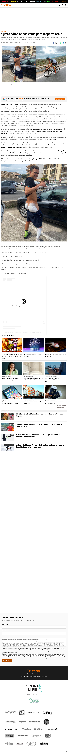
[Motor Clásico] (47, 713)
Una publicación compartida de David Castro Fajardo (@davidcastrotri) (23, 332)
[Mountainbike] (5, 1)
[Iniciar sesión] (63, 5)
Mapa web (44, 676)
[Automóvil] (10, 721)
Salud (12, 434)
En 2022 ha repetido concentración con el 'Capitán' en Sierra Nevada (21, 137)
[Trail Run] (55, 1)
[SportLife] (47, 1)
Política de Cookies (60, 642)
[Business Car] (33, 712)
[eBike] (9, 743)
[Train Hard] (48, 736)
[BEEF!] (19, 744)
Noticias (3, 31)
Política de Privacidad (49, 642)
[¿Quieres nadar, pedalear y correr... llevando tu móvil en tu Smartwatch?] (7, 427)
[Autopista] (10, 712)
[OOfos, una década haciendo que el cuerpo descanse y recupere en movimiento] (7, 437)
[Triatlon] (6, 5)
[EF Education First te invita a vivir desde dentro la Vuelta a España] (7, 416)
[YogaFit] (52, 729)
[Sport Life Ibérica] (34, 688)
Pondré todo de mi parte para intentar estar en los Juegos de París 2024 (33, 110)
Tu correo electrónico (7, 630)
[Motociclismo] (34, 722)
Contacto (23, 676)
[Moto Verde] (22, 721)
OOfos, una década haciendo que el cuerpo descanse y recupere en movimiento (38, 435)
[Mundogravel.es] (32, 1)
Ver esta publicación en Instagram (12, 306)
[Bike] (22, 736)
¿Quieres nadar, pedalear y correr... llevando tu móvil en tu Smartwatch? (39, 425)
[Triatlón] (64, 1)
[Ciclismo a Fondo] (9, 736)
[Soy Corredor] (22, 1)
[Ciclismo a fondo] (13, 1)
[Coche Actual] (22, 712)
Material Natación (9, 445)
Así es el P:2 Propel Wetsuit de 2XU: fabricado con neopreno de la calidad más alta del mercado (41, 446)
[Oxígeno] (36, 735)
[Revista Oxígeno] (39, 1)
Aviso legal (39, 676)
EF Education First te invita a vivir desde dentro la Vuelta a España (39, 414)
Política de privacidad (31, 676)
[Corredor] (12, 729)
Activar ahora (59, 99)
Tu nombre (5, 624)
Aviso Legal (40, 642)
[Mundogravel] (44, 743)
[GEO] (31, 743)
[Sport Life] (46, 722)
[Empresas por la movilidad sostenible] (34, 700)
